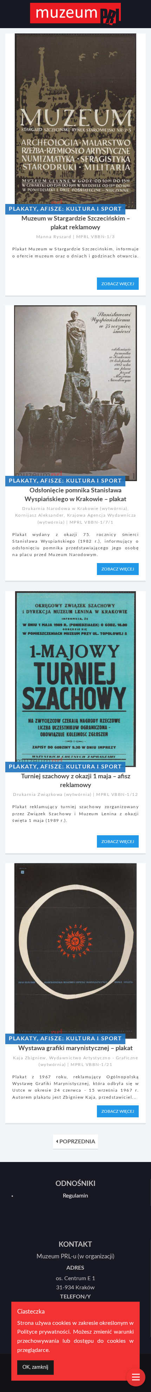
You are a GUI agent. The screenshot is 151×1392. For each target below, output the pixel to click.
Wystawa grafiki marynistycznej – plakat (75, 1048)
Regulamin (75, 1196)
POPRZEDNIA (76, 1141)
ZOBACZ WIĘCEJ (117, 284)
